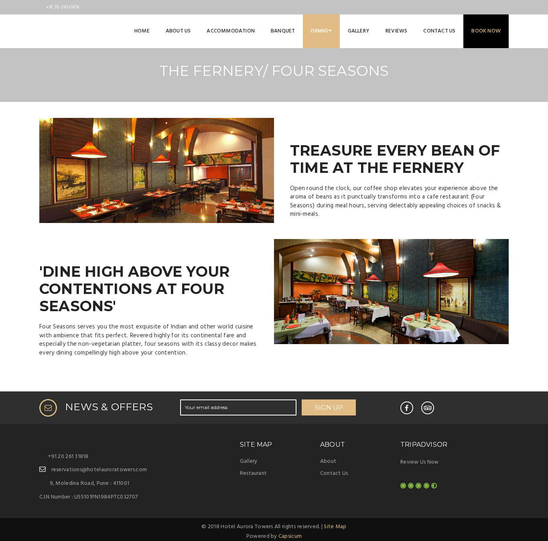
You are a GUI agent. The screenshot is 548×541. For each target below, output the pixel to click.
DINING (319, 31)
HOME (142, 31)
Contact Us (334, 473)
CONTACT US (439, 31)
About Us (178, 31)
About (328, 461)
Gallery (358, 31)
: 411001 (89, 483)
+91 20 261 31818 (68, 456)
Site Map (335, 526)
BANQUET (283, 31)
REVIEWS (396, 31)
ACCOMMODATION (231, 31)
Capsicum (290, 536)
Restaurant (253, 473)
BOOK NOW (486, 31)
